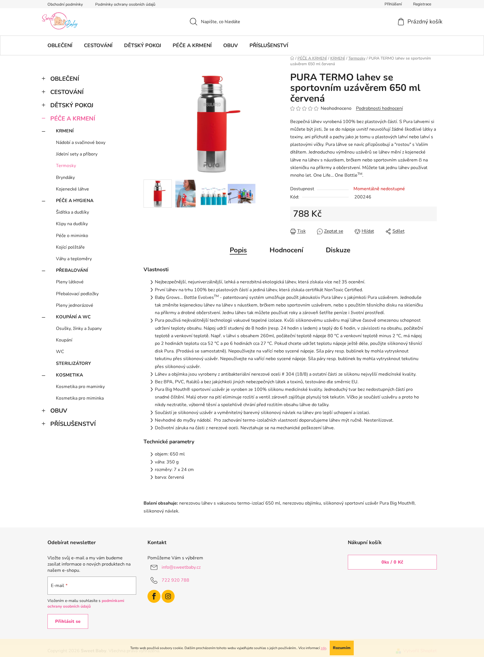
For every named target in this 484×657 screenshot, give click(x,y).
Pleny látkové (70, 282)
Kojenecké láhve (72, 189)
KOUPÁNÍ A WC (73, 317)
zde (323, 648)
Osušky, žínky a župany (79, 328)
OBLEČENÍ (64, 79)
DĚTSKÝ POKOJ (71, 105)
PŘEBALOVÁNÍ (72, 270)
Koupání (64, 340)
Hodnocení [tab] (286, 250)
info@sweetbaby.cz (181, 567)
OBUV (58, 411)
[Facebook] (153, 596)
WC (60, 352)
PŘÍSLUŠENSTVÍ (73, 424)
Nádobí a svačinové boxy (80, 142)
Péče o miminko (72, 236)
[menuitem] (60, 45)
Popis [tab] (238, 250)
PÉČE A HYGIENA (75, 201)
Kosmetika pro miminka (80, 398)
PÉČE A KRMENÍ (72, 118)
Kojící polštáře (70, 247)
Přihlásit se (68, 621)
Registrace (422, 4)
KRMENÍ (65, 131)
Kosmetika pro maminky (80, 387)
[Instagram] (168, 596)
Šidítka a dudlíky (72, 212)
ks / (392, 562)
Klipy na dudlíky (72, 224)
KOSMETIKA (69, 375)
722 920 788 (175, 580)
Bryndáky (65, 177)
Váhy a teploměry (74, 259)
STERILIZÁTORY (73, 363)
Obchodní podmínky (65, 4)
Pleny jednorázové (74, 305)
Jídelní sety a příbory (76, 154)
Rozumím (342, 648)
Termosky (66, 166)
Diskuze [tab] (338, 250)
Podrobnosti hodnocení (379, 108)
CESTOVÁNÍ (67, 92)
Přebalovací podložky (77, 294)
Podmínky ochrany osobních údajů (125, 4)
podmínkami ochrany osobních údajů (85, 603)
